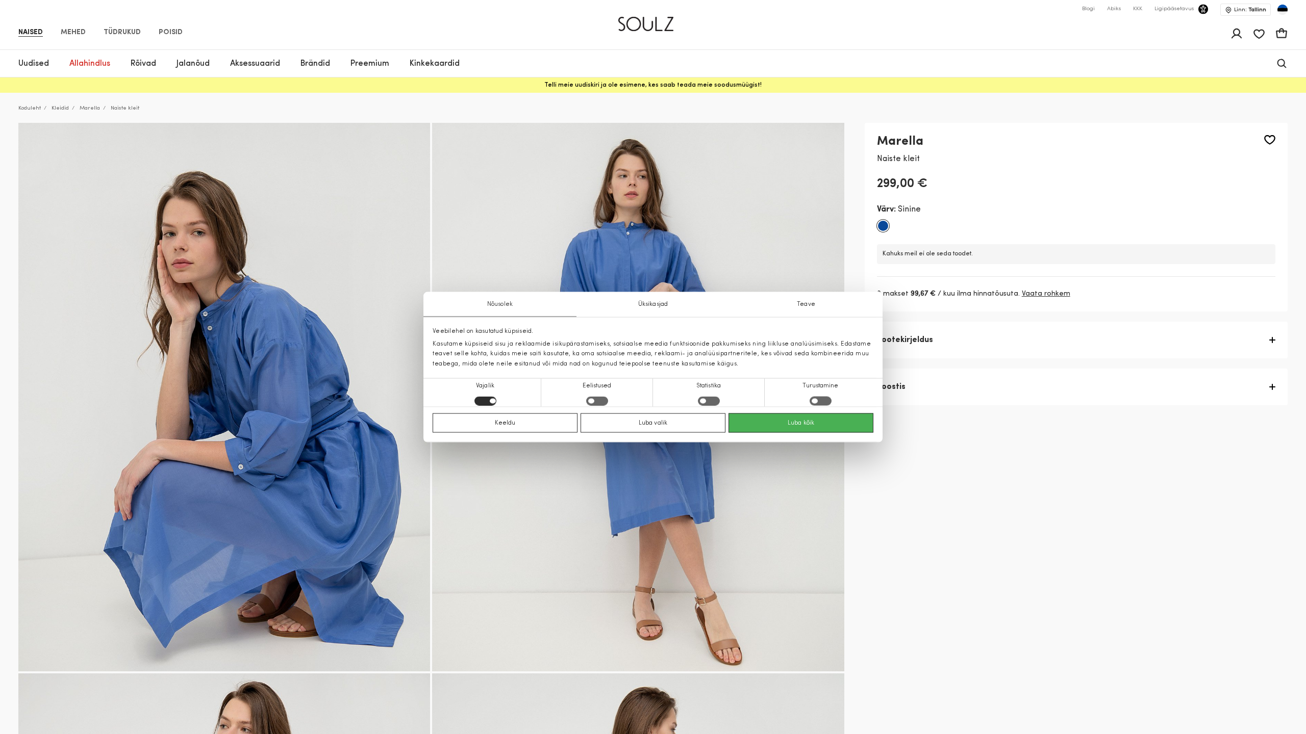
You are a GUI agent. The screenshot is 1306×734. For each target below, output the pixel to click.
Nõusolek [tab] (500, 304)
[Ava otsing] (1282, 63)
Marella (90, 108)
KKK (1137, 9)
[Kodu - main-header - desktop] (653, 19)
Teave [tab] (806, 304)
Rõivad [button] (143, 64)
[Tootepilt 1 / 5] (224, 397)
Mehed (73, 32)
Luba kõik (801, 423)
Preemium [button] (369, 64)
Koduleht (29, 108)
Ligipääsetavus (1174, 9)
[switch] (597, 400)
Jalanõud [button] (193, 64)
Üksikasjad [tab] (653, 304)
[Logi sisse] (1236, 34)
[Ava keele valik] (1282, 10)
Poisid (171, 32)
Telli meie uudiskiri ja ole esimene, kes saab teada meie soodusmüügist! (653, 85)
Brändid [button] (315, 64)
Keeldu (505, 423)
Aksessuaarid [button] (255, 64)
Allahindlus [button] (89, 64)
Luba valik (653, 423)
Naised (30, 32)
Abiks (1114, 9)
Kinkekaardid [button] (435, 64)
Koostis (891, 387)
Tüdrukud (122, 32)
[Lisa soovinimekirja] (1269, 140)
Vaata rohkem (1046, 294)
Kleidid (60, 108)
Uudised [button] (33, 64)
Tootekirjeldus (905, 340)
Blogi (1088, 9)
